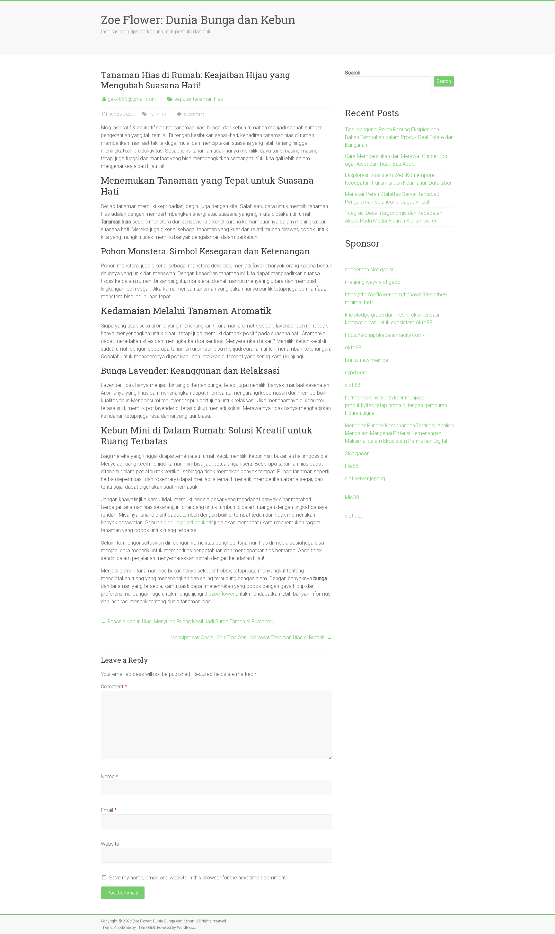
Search (352, 73)
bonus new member (367, 360)
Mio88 (352, 497)
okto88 (353, 348)
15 (164, 114)
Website (110, 844)
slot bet (353, 516)
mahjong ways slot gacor (373, 282)
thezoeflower (219, 594)
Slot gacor (357, 453)
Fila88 (351, 466)
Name (109, 776)
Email (109, 810)
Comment (114, 687)
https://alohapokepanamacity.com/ (385, 335)
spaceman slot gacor (369, 269)
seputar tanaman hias (198, 99)
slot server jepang (365, 479)
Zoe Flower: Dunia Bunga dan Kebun (198, 19)
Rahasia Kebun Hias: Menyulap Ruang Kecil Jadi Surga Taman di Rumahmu (187, 621)
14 (157, 114)
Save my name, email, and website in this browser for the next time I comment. (198, 878)
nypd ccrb (356, 373)
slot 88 (352, 385)
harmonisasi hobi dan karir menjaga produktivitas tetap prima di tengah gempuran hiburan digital (396, 405)
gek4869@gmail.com (132, 99)
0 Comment (193, 114)
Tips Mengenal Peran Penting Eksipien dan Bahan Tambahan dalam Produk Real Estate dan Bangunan (399, 137)
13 (151, 114)
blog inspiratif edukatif (188, 522)
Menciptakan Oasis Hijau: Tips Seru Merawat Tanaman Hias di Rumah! (251, 637)
